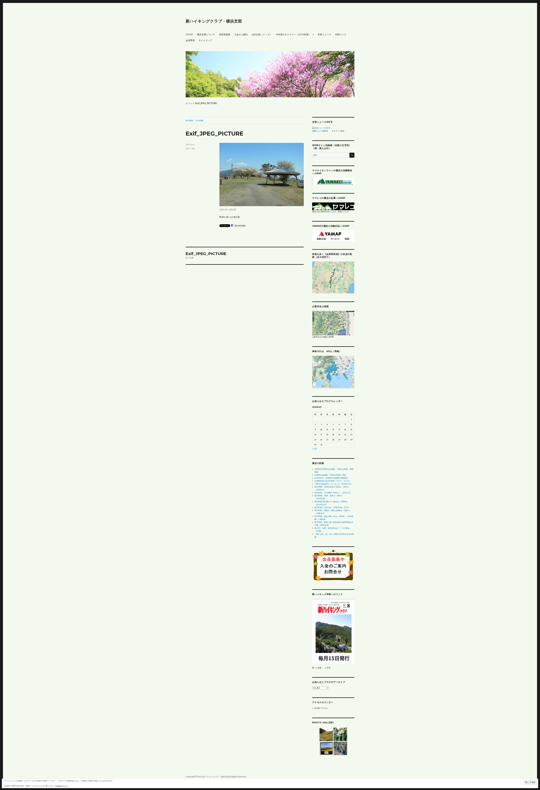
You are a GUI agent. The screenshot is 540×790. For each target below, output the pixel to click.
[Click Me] (333, 372)
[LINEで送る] (240, 225)
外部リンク (340, 34)
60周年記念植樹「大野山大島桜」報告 (330, 475)
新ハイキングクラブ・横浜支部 (214, 21)
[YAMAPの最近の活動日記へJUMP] (333, 236)
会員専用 (190, 40)
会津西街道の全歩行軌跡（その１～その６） (332, 481)
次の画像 (199, 120)
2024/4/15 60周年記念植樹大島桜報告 (331, 478)
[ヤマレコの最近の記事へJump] (333, 206)
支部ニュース (324, 34)
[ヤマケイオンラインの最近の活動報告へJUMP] (333, 181)
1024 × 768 (190, 148)
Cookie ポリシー (61, 786)
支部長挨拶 (224, 34)
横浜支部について (206, 34)
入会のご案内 (241, 34)
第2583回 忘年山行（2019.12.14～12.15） (332, 507)
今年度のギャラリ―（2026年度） (293, 34)
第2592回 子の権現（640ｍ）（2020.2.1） (333, 493)
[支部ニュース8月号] (321, 128)
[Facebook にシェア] (232, 225)
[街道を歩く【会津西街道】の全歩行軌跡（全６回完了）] (333, 277)
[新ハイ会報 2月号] (333, 631)
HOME (189, 34)
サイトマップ (205, 40)
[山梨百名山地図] (333, 323)
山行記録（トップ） (262, 34)
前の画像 (189, 120)
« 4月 (314, 449)
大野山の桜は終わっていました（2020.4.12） (333, 484)
